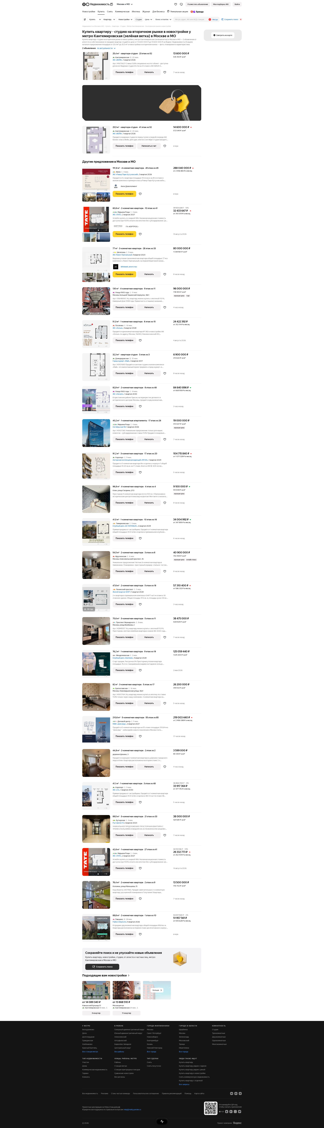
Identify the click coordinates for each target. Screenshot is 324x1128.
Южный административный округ (128, 1033)
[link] (237, 4)
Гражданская (87, 1041)
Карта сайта (199, 1093)
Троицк (182, 1044)
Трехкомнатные (218, 1033)
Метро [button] (215, 20)
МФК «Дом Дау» (119, 724)
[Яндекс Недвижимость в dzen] (235, 1093)
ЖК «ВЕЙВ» (117, 60)
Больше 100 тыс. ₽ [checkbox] (96, 114)
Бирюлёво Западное (122, 1044)
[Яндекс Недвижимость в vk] (231, 1093)
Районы (117, 1062)
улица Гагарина (124, 490)
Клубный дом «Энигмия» (123, 658)
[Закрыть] (241, 19)
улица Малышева (128, 886)
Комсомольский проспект (130, 559)
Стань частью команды (120, 1093)
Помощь (188, 1093)
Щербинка (183, 1030)
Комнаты (86, 1077)
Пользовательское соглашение (146, 1093)
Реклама (104, 1093)
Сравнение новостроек (124, 1073)
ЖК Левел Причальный (122, 255)
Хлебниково (87, 1044)
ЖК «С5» (116, 790)
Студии (215, 1030)
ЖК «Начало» (118, 394)
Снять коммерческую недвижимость (194, 1077)
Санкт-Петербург (154, 1033)
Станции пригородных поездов (127, 1070)
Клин (115, 490)
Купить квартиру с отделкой (190, 1081)
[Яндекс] (237, 1123)
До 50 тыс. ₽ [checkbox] (110, 106)
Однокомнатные (219, 1041)
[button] (181, 4)
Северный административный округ (129, 1030)
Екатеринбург (152, 1041)
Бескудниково (88, 1030)
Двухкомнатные (219, 1037)
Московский (184, 1041)
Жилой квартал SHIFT (121, 592)
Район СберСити (119, 922)
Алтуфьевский (120, 1041)
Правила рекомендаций (171, 1093)
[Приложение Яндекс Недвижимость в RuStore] (239, 1111)
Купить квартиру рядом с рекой (192, 1070)
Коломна (116, 886)
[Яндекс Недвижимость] (97, 4)
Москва (116, 295)
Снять (149, 1062)
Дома (84, 1066)
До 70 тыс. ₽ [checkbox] (127, 106)
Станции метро (120, 1066)
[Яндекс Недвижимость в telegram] (240, 1093)
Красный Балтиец (89, 1048)
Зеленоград (184, 1037)
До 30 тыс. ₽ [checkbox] (93, 106)
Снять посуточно (154, 1066)
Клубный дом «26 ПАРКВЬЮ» (125, 526)
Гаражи (85, 1073)
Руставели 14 (118, 823)
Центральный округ (122, 1048)
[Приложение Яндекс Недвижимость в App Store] (226, 1111)
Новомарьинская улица (129, 691)
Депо (84, 1033)
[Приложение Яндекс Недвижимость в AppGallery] (235, 1111)
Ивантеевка (184, 1048)
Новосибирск (152, 1037)
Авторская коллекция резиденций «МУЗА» (130, 460)
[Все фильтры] (84, 19)
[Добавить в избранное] (165, 72)
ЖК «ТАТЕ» (117, 215)
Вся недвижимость (90, 1093)
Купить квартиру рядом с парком (192, 1066)
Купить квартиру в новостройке (192, 1073)
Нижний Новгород (154, 1048)
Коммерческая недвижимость (94, 1070)
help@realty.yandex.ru (132, 1110)
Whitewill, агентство (129, 267)
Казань (150, 1044)
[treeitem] (89, 12)
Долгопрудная (88, 1037)
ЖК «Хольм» (118, 328)
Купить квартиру (186, 1062)
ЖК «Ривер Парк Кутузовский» (125, 174)
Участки (85, 1062)
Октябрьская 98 (119, 427)
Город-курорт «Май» (121, 361)
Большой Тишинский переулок (132, 295)
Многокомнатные (219, 1044)
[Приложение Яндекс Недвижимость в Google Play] (230, 1111)
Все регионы (119, 1077)
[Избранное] (175, 4)
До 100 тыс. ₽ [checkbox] (144, 106)
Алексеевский (120, 1037)
